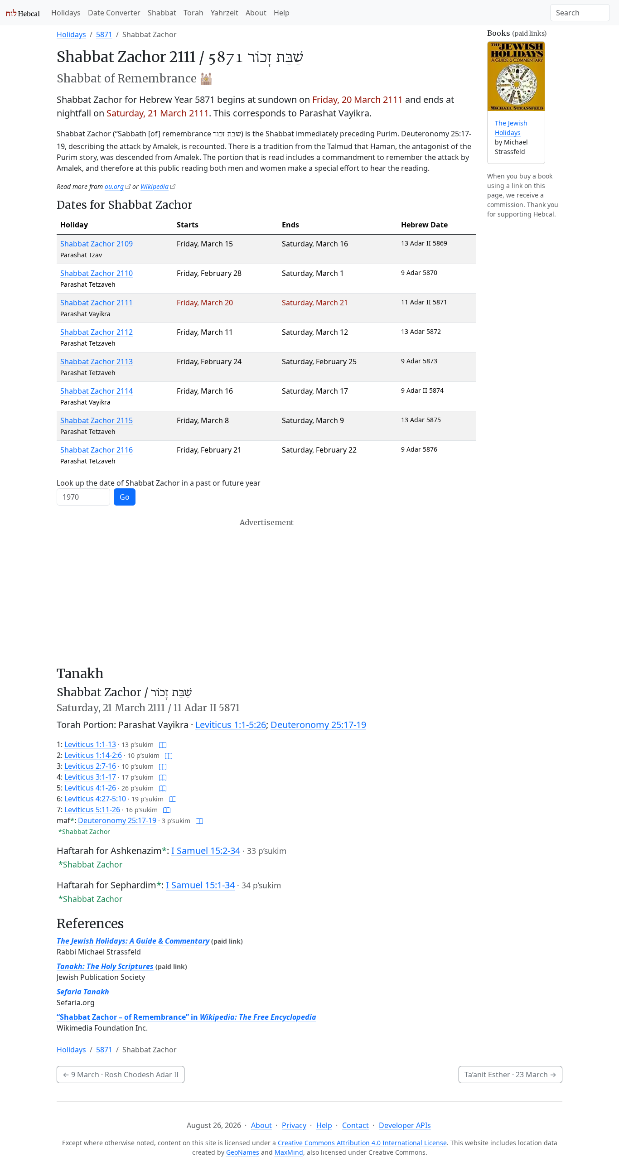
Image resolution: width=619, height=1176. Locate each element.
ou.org (114, 186)
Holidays (66, 13)
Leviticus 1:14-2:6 (93, 755)
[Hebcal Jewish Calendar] (22, 13)
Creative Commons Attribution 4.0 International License (362, 1142)
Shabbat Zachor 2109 (96, 244)
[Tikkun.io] (162, 744)
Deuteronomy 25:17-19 (318, 724)
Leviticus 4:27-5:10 (95, 799)
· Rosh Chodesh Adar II (121, 1075)
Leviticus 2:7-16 (90, 766)
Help (282, 13)
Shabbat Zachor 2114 (96, 391)
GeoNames (242, 1152)
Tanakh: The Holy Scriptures (105, 966)
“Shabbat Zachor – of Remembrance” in (186, 1017)
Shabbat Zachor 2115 (96, 420)
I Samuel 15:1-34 (200, 885)
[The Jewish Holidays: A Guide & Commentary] (516, 76)
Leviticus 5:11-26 (92, 810)
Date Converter (114, 13)
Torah (193, 13)
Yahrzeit (224, 13)
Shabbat (162, 13)
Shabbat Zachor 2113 (96, 361)
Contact (355, 1125)
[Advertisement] (266, 592)
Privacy (294, 1125)
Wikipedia (154, 186)
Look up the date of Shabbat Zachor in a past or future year (159, 483)
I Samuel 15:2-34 (205, 850)
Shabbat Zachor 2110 (96, 273)
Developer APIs (405, 1125)
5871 (104, 34)
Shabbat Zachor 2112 (96, 332)
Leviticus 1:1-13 (90, 744)
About (256, 13)
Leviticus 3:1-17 (90, 777)
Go (125, 497)
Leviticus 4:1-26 (90, 788)
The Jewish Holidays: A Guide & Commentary (133, 941)
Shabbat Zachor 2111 (96, 303)
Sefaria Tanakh (83, 992)
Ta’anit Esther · (510, 1075)
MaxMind (289, 1152)
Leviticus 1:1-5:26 (230, 724)
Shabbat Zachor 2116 (96, 450)
